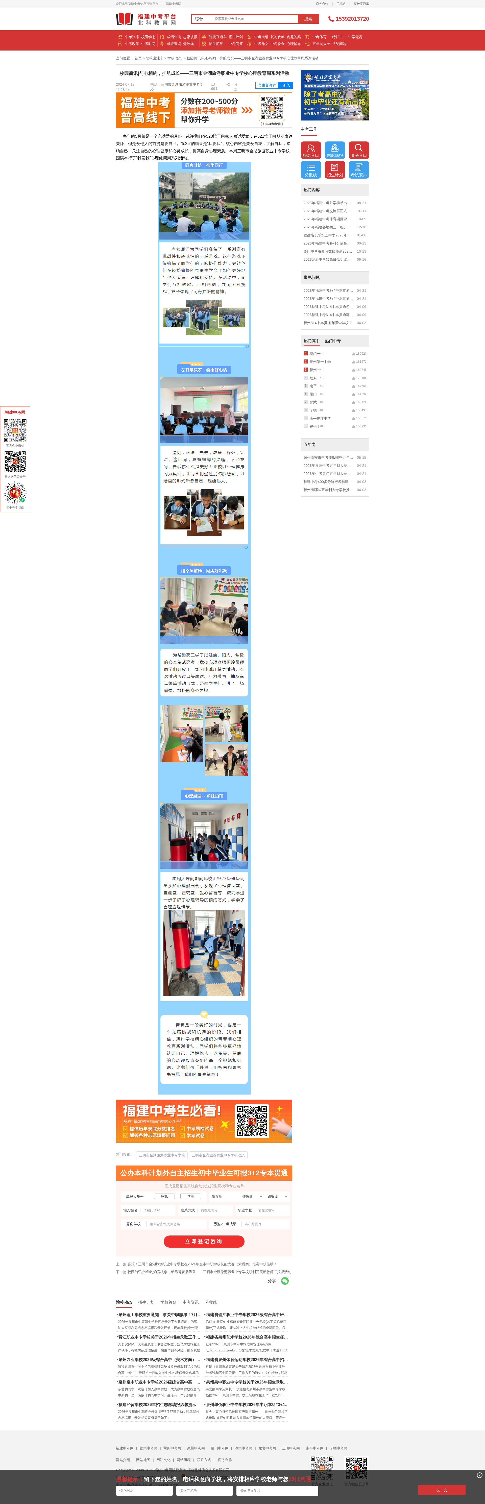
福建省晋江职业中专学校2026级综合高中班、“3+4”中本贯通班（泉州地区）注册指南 (248, 1315)
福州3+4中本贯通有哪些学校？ (328, 323)
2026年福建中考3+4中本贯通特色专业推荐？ (329, 299)
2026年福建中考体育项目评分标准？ (329, 219)
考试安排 (359, 175)
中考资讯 (132, 37)
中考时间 (148, 44)
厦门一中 (317, 354)
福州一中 (317, 370)
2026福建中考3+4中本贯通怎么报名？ (329, 307)
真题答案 (294, 37)
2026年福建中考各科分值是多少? (329, 243)
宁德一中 (317, 410)
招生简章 (216, 44)
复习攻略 (278, 37)
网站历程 (184, 1460)
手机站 (341, 4)
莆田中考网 (172, 1448)
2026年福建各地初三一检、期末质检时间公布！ (329, 227)
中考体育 (319, 37)
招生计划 (236, 37)
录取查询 (174, 44)
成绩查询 (174, 37)
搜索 (308, 19)
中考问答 (236, 44)
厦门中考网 (220, 1448)
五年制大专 (321, 44)
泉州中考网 (196, 1448)
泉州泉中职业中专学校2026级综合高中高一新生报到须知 (160, 1382)
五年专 (310, 444)
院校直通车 (361, 4)
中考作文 (261, 44)
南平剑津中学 (320, 418)
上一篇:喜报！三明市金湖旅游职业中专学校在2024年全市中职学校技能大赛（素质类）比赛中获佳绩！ (196, 1264)
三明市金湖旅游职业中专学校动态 (218, 1155)
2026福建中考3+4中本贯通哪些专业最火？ (329, 315)
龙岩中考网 (267, 1448)
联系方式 (204, 1460)
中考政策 (132, 44)
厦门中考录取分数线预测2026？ (329, 251)
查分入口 (359, 155)
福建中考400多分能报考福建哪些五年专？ (329, 482)
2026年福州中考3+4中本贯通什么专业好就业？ (329, 290)
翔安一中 (317, 378)
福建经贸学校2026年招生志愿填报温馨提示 (157, 1404)
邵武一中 (317, 402)
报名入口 (311, 155)
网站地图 (143, 1460)
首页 (138, 58)
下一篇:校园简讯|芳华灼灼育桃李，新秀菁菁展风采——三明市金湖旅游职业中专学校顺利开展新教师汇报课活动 (203, 1272)
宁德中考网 (338, 1448)
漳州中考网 (243, 1448)
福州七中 (317, 426)
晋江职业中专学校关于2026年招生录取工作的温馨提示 (160, 1337)
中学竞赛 (355, 37)
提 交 (442, 1490)
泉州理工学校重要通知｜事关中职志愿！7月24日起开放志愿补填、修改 (160, 1315)
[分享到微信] (285, 1281)
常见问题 (339, 44)
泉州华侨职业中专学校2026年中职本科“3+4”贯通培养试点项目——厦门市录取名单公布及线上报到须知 (248, 1404)
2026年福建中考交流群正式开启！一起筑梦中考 (329, 211)
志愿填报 (190, 37)
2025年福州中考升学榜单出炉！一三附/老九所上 (329, 203)
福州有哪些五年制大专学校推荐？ (329, 490)
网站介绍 (123, 1460)
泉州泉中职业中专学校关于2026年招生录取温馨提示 (248, 1382)
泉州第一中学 (320, 362)
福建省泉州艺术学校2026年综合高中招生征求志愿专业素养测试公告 (248, 1337)
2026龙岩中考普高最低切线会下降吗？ (329, 259)
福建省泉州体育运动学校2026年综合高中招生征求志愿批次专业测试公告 (248, 1359)
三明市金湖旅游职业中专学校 (162, 1155)
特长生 (337, 37)
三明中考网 (291, 1448)
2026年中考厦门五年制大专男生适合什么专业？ (329, 474)
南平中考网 (315, 1448)
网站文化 (163, 1460)
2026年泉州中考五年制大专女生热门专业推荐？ (329, 466)
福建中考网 (125, 1448)
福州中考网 (148, 1448)
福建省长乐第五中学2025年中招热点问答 (329, 235)
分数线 (188, 44)
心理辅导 (294, 44)
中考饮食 (278, 44)
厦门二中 (317, 394)
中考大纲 (261, 37)
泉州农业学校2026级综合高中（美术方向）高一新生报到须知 (160, 1359)
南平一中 (317, 386)
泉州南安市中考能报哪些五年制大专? (329, 457)
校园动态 (148, 37)
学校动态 (174, 58)
